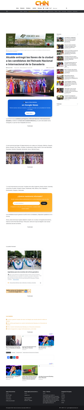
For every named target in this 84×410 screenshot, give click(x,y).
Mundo (41, 11)
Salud (60, 11)
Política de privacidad (10, 400)
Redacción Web (9, 67)
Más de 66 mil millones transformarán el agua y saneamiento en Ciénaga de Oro (71, 77)
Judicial (34, 8)
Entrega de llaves (19, 352)
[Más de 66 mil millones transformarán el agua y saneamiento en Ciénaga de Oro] (60, 77)
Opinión (45, 11)
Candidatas (13, 352)
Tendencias (69, 11)
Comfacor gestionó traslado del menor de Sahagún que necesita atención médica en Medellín (26, 320)
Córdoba (28, 8)
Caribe (21, 11)
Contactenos (8, 398)
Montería (22, 8)
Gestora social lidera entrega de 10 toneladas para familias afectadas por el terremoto (71, 52)
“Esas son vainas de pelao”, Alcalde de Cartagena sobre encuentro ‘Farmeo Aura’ (70, 46)
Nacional (40, 8)
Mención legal (8, 395)
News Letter (8, 396)
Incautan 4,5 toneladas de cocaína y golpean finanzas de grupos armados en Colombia (70, 97)
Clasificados (75, 11)
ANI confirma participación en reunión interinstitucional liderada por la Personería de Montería (26, 324)
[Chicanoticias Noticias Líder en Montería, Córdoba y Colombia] (42, 3)
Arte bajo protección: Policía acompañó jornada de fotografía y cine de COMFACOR (71, 58)
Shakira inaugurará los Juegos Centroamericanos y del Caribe (21, 329)
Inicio (17, 8)
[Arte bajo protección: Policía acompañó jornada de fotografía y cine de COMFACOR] (60, 58)
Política (56, 11)
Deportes (25, 11)
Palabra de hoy (50, 11)
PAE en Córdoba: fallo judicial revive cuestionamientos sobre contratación (70, 71)
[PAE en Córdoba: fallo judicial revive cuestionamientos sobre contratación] (60, 71)
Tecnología (64, 11)
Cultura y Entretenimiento (33, 11)
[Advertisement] (42, 23)
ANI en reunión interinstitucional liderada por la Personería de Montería (23, 326)
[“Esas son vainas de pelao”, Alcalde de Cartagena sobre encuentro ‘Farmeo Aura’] (60, 46)
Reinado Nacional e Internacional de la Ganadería (30, 352)
